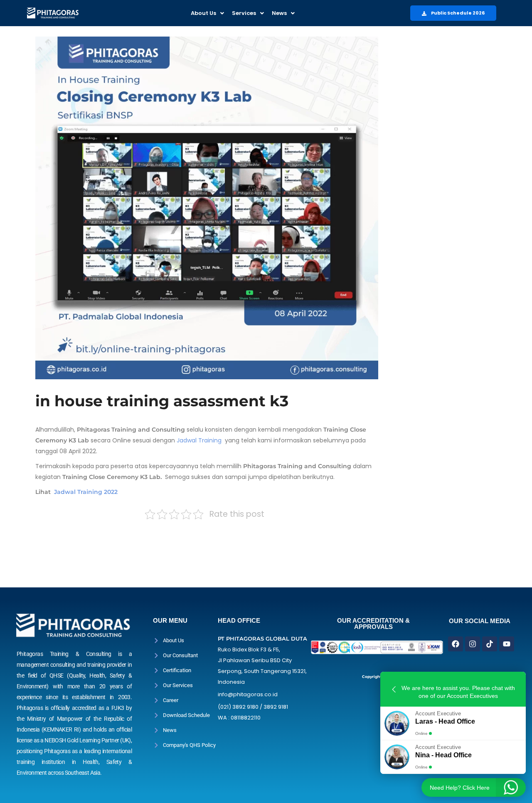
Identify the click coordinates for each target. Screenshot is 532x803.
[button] (207, 13)
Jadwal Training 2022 (86, 492)
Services (244, 13)
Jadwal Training (198, 440)
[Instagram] (472, 643)
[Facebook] (455, 643)
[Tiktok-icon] (489, 643)
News (279, 13)
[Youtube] (506, 643)
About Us (203, 13)
